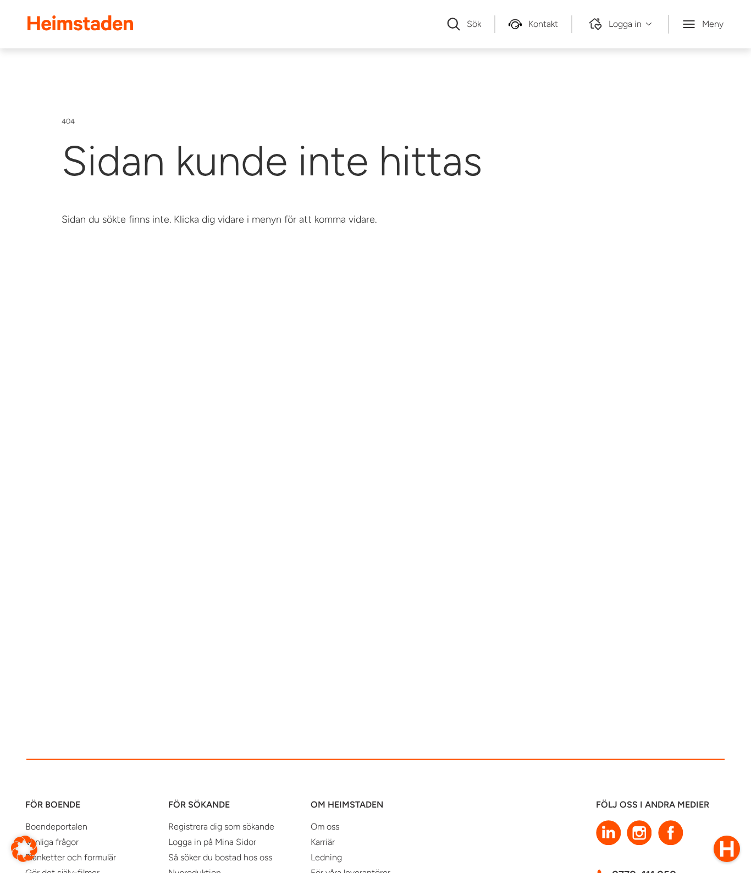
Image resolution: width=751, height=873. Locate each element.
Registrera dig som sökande (221, 826)
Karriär (323, 842)
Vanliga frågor (52, 842)
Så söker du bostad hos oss (220, 857)
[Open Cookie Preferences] (24, 848)
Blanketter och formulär (70, 857)
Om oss (325, 826)
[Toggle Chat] (727, 849)
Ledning (326, 857)
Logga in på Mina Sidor (212, 842)
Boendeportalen (56, 826)
